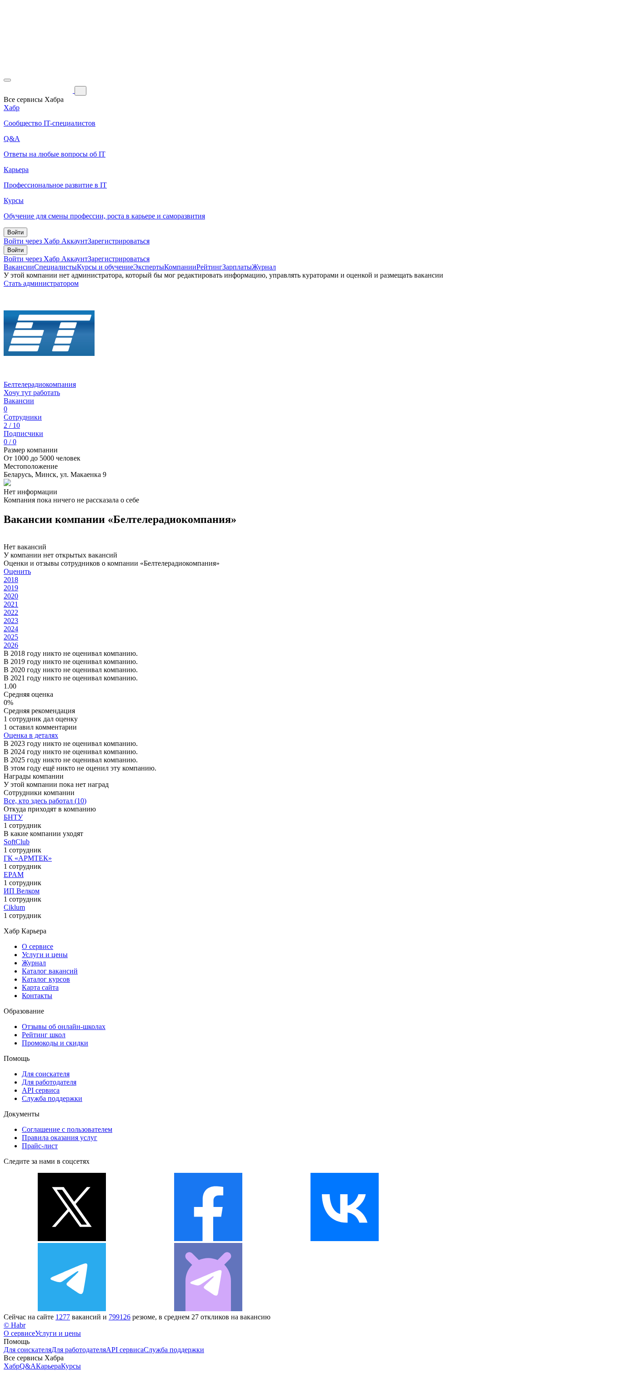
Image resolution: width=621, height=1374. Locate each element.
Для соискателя (46, 1074)
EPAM (14, 874)
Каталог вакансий (50, 971)
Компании (180, 267)
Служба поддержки (52, 1098)
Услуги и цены (45, 954)
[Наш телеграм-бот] (208, 1309)
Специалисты (55, 267)
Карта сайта (40, 987)
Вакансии (19, 267)
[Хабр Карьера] (39, 90)
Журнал (264, 267)
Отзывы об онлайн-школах (63, 1026)
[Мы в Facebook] (208, 1238)
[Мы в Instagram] (481, 1238)
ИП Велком (22, 891)
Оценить (17, 571)
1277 (62, 1317)
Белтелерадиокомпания (40, 384)
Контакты (37, 995)
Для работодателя (49, 1082)
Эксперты (148, 267)
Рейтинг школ (43, 1035)
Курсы (71, 1366)
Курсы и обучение (105, 267)
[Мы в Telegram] (72, 1309)
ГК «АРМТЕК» (28, 858)
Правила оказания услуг (59, 1137)
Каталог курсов (46, 979)
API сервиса (41, 1090)
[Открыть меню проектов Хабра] (7, 80)
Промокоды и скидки (55, 1043)
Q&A (28, 1366)
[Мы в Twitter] (72, 1238)
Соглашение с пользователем (67, 1129)
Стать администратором (41, 283)
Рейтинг (209, 267)
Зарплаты (237, 267)
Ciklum (14, 907)
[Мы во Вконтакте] (344, 1238)
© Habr (14, 1325)
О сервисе (37, 946)
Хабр (12, 1366)
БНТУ (13, 817)
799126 (119, 1317)
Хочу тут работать (32, 392)
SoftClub (17, 842)
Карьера (48, 1366)
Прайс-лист (40, 1146)
